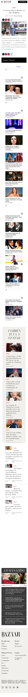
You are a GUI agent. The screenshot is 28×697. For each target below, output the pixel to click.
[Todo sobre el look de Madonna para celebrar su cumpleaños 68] (14, 372)
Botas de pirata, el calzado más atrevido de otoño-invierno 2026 (13, 491)
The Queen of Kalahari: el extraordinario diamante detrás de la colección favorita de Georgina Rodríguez (13, 473)
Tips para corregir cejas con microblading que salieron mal (14, 613)
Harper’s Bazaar (18, 16)
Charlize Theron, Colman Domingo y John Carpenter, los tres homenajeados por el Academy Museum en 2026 (15, 621)
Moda (14, 7)
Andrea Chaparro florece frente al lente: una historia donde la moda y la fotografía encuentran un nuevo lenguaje (15, 591)
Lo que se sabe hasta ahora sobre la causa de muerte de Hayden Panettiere (14, 607)
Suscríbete (22, 2)
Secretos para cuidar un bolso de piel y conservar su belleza (13, 507)
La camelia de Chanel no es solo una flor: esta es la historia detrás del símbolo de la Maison (13, 410)
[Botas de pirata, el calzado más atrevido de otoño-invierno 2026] (8, 486)
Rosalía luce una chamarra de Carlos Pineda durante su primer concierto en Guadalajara (13, 454)
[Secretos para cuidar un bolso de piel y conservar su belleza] (8, 502)
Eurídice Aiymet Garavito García (17, 461)
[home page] (7, 2)
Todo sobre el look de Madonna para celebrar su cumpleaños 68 (13, 384)
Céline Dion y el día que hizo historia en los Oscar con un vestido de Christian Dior (13, 360)
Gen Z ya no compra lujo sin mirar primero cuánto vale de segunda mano (13, 435)
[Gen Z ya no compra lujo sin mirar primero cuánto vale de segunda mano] (14, 423)
